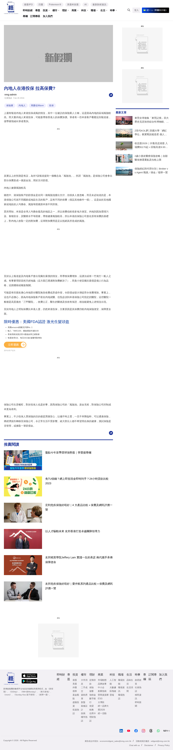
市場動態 (102, 680)
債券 (75, 691)
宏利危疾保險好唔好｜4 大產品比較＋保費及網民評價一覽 (78, 507)
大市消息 (84, 682)
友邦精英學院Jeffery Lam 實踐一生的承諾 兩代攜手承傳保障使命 (79, 559)
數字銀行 (92, 700)
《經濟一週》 (43, 695)
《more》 (7, 695)
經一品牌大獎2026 (103, 708)
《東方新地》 (44, 692)
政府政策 (138, 682)
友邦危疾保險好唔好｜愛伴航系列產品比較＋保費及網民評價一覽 (79, 586)
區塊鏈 (113, 691)
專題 (37, 10)
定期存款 (92, 682)
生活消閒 (130, 689)
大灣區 (101, 702)
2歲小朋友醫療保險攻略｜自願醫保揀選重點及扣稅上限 (151, 158)
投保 (51, 105)
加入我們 (48, 16)
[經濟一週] (11, 8)
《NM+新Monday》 (28, 692)
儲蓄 (91, 691)
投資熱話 (76, 712)
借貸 (91, 706)
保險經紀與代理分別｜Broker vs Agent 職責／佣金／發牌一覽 (151, 170)
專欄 (25, 16)
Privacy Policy (164, 745)
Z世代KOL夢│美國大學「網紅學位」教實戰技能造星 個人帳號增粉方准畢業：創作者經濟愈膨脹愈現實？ (152, 133)
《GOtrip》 (14, 692)
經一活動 (102, 713)
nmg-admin (10, 94)
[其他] (111, 95)
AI (85, 4)
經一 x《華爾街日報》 (157, 10)
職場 (93, 10)
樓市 (54, 10)
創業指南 (102, 691)
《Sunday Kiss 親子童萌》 (25, 695)
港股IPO (28, 4)
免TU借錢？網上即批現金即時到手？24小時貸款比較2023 (77, 481)
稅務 (91, 710)
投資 (45, 10)
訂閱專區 (35, 16)
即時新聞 (138, 704)
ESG (100, 698)
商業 (74, 10)
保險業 (9, 105)
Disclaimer (148, 745)
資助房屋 (84, 697)
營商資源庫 (103, 695)
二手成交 (84, 689)
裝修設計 (84, 708)
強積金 (92, 695)
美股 (75, 684)
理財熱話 (92, 719)
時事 (112, 10)
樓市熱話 (84, 719)
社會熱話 (8, 98)
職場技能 (121, 682)
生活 (102, 10)
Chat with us (134, 745)
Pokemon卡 (55, 4)
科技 (83, 10)
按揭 (83, 713)
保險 (91, 687)
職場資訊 (121, 689)
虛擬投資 (76, 704)
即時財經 (28, 10)
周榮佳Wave (37, 105)
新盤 (83, 702)
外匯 (75, 687)
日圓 (41, 4)
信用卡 (92, 713)
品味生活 (130, 682)
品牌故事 (102, 684)
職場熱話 (121, 697)
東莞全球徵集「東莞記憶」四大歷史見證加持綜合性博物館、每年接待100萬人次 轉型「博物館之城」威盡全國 (152, 120)
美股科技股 (73, 4)
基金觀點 (76, 697)
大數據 (113, 687)
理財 (64, 10)
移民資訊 (138, 697)
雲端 (112, 695)
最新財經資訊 (99, 4)
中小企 (101, 687)
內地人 (22, 105)
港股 (75, 680)
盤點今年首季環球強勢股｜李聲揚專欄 (68, 452)
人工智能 (113, 682)
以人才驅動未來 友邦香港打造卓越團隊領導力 (72, 531)
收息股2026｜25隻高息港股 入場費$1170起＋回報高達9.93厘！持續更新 (151, 146)
